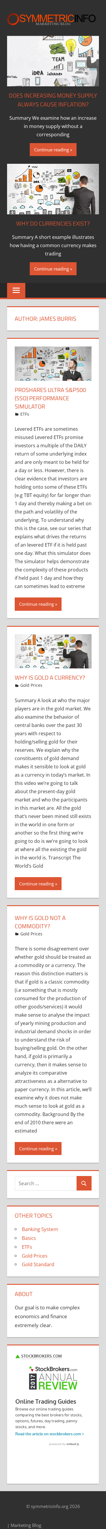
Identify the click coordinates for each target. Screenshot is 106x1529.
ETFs (24, 414)
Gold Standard (38, 1264)
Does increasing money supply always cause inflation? (53, 100)
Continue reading (51, 150)
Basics (29, 1238)
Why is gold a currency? (50, 677)
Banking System (40, 1229)
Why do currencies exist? (53, 223)
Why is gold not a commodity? (40, 922)
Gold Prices (31, 685)
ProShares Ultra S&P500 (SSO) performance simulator (50, 398)
